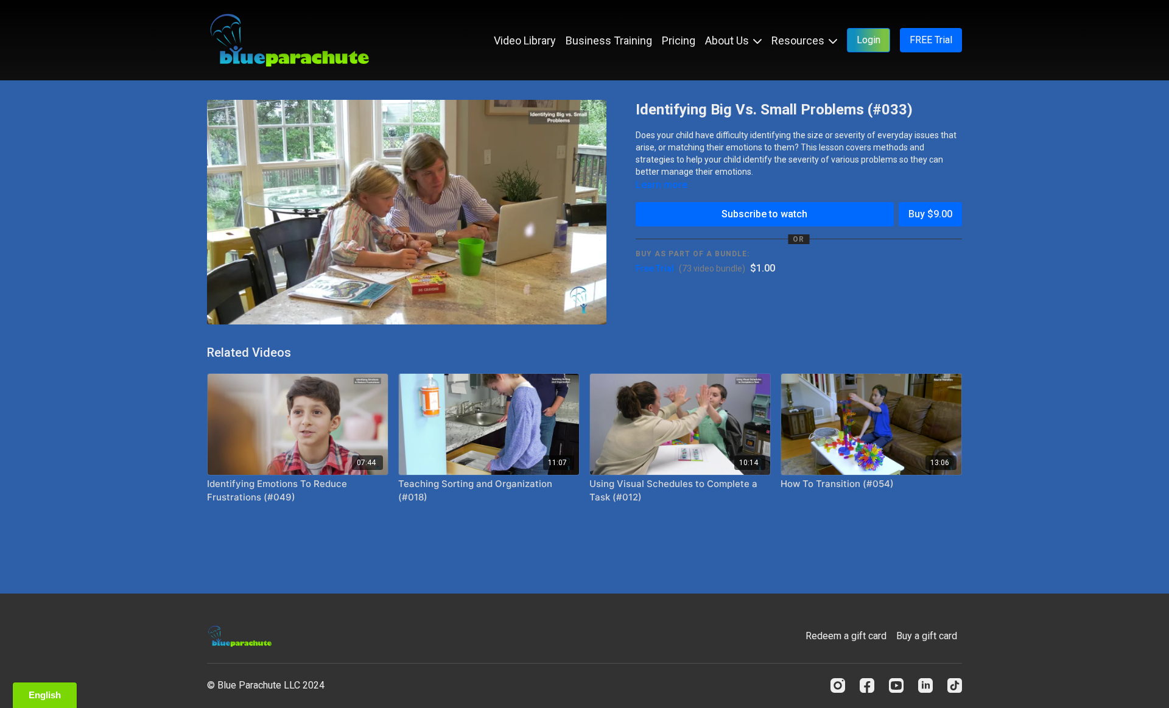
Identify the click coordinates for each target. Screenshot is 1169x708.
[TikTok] (954, 685)
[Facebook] (867, 685)
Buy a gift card (926, 636)
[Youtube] (896, 685)
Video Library (525, 40)
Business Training (609, 40)
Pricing (678, 40)
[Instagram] (837, 685)
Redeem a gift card (846, 636)
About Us (728, 40)
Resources (799, 40)
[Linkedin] (925, 685)
